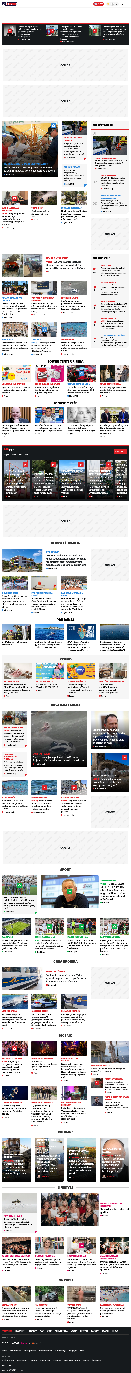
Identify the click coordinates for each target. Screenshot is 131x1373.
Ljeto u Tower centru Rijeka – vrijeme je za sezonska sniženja (16, 390)
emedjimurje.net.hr (8, 1360)
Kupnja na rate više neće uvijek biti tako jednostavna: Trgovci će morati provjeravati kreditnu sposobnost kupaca (71, 32)
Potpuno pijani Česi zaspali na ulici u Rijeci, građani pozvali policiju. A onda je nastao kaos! (74, 148)
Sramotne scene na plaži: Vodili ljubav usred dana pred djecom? (112, 1311)
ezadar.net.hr (57, 1360)
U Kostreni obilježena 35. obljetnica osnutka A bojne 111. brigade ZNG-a (74, 175)
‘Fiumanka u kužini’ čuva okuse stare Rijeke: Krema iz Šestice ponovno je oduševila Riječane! (81, 1263)
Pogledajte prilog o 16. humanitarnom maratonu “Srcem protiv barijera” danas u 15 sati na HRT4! (113, 645)
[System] (112, 4)
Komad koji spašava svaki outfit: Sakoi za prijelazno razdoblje (113, 390)
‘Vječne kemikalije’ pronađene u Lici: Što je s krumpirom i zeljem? (108, 782)
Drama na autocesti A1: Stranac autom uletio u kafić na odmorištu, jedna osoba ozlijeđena (65, 265)
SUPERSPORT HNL (108, 880)
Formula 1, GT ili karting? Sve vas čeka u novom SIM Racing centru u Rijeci (80, 390)
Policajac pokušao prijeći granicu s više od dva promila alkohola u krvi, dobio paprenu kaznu (73, 1018)
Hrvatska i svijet (25, 39)
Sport (65, 869)
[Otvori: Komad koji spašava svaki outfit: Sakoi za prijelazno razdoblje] (114, 373)
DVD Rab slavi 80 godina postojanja (14, 643)
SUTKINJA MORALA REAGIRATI (10, 209)
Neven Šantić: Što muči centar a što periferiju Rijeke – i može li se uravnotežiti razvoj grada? (81, 1165)
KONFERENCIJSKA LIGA (45, 937)
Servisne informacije (45, 1350)
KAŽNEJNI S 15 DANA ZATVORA (73, 139)
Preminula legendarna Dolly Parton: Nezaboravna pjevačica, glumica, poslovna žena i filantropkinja (30, 31)
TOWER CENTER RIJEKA (110, 384)
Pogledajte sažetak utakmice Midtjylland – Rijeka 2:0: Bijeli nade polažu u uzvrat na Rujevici (49, 944)
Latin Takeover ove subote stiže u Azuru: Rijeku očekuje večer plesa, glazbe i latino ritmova (16, 1263)
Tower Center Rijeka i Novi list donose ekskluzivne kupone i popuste (48, 390)
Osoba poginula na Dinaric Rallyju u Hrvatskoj (40, 214)
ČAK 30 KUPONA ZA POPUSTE (47, 384)
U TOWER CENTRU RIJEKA (78, 384)
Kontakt (82, 1350)
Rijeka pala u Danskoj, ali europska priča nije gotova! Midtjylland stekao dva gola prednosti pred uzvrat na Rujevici (114, 945)
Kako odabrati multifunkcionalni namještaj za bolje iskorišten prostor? (109, 688)
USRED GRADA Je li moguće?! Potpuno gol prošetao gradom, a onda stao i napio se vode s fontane (79, 1313)
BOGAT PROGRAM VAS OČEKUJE (16, 1256)
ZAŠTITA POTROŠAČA (108, 282)
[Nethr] (37, 1343)
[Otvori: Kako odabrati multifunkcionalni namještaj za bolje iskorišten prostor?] (113, 671)
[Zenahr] (25, 1343)
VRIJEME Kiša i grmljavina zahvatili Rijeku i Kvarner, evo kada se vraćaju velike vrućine (113, 182)
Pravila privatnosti (30, 1350)
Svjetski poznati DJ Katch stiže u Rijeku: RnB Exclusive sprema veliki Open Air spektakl (114, 1265)
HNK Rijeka (10, 911)
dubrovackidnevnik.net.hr (72, 1360)
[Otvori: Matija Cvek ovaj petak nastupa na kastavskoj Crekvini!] (110, 1052)
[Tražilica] (122, 4)
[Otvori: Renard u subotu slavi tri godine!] (70, 1209)
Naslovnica (7, 1331)
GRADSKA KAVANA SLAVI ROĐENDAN (111, 1204)
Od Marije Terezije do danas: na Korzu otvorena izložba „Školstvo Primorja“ (44, 346)
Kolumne (65, 1132)
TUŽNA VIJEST (106, 266)
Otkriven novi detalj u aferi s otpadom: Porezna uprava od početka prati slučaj (44, 307)
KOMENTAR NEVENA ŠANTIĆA (13, 1156)
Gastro (71, 1271)
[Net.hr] (6, 1343)
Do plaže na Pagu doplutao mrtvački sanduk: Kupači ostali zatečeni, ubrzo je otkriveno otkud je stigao (15, 1312)
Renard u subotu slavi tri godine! (114, 1211)
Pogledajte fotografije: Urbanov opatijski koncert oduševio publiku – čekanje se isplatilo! (12, 1067)
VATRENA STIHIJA (10, 1011)
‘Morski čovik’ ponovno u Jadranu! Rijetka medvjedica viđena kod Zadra (42, 804)
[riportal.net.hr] (6, 1366)
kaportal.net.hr (45, 1360)
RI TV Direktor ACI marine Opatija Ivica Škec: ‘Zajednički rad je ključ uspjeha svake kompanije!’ (100, 485)
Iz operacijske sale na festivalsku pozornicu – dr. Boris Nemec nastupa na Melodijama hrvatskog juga (117, 1086)
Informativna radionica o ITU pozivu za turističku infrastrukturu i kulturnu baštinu (15, 346)
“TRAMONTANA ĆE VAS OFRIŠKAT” (12, 299)
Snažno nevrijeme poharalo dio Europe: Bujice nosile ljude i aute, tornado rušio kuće (73, 305)
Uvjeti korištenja (60, 1350)
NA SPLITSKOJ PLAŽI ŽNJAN (112, 1304)
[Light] (108, 4)
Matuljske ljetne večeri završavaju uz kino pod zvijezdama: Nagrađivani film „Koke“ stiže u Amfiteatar (14, 308)
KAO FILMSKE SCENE (70, 797)
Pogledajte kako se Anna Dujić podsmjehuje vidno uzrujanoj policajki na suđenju (13, 219)
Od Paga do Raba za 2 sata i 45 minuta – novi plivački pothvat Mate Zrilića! (48, 644)
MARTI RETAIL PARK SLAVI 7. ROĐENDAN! (47, 686)
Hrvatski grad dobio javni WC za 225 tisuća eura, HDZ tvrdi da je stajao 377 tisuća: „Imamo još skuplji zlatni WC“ (115, 31)
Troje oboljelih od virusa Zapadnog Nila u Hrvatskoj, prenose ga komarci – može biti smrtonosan (18, 1223)
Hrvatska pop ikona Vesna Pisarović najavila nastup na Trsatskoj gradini (14, 1109)
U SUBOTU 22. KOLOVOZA (42, 1102)
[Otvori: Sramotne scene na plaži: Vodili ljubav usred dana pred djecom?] (114, 1294)
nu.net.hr (86, 1360)
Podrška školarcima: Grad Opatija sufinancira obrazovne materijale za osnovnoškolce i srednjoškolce (43, 604)
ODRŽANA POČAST (72, 166)
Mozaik (65, 1035)
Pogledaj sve (120, 452)
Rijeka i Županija (65, 543)
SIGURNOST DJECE (10, 592)
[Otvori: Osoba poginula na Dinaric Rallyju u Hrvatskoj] (44, 198)
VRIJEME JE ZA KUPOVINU (13, 384)
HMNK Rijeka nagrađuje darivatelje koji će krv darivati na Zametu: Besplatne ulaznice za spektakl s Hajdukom (73, 604)
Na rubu (65, 1280)
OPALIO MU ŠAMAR (55, 971)
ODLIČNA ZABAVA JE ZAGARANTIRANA (109, 1257)
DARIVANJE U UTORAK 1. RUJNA (72, 594)
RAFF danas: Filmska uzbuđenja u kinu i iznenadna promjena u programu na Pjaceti (78, 645)
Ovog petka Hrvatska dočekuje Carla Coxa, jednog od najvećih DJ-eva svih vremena (116, 1106)
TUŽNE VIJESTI (37, 207)
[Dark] (117, 4)
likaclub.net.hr (96, 1360)
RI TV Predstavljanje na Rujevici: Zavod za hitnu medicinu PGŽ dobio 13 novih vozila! (72, 485)
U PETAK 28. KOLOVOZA (12, 1102)
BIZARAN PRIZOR (9, 1304)
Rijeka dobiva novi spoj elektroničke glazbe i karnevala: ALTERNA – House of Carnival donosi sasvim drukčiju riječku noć (73, 1070)
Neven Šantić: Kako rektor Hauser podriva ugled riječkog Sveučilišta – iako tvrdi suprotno (113, 1163)
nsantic (46, 1176)
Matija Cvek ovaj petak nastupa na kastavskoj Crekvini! (108, 1070)
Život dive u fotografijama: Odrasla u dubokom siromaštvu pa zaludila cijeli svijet (81, 429)
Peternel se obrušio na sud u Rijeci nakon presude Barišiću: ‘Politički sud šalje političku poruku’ (109, 738)
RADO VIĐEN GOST (39, 797)
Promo (6, 396)
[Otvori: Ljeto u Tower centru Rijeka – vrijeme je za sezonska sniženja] (16, 373)
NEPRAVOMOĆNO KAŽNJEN (106, 730)
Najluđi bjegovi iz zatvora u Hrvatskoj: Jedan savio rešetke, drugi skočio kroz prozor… (73, 806)
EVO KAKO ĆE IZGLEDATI (71, 207)
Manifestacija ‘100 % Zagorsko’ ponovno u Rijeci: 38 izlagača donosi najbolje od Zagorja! (29, 169)
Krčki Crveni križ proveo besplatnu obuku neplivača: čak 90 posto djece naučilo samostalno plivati (14, 601)
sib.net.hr (34, 1360)
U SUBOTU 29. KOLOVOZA (42, 1058)
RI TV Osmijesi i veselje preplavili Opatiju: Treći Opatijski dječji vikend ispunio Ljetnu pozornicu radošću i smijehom (16, 482)
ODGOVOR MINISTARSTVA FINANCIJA (42, 299)
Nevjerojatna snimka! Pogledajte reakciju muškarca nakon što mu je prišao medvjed (48, 1312)
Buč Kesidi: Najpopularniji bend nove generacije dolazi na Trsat (44, 1065)
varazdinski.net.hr (22, 1360)
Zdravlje (9, 1230)
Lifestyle (65, 1187)
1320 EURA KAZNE (39, 1011)
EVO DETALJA (8, 339)
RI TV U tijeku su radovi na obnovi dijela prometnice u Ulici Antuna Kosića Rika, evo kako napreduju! (44, 485)
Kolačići (4, 1350)
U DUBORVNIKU (74, 1304)
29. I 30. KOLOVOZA (44, 681)
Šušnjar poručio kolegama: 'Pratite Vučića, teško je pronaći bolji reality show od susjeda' (16, 429)
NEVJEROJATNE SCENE (57, 258)
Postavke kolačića (15, 1350)
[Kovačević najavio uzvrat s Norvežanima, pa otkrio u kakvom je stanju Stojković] (49, 415)
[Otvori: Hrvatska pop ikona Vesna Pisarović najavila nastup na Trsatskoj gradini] (15, 1093)
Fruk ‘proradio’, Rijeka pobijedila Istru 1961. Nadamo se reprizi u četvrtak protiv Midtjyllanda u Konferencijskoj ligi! (19, 902)
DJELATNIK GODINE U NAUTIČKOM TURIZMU (100, 472)
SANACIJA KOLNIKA (43, 473)
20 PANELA (36, 339)
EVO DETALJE (7, 937)
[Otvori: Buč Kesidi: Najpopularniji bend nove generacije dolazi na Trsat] (44, 1048)
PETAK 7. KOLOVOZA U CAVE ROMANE (117, 1098)
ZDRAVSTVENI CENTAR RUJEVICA (72, 472)
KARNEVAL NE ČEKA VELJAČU (70, 1059)
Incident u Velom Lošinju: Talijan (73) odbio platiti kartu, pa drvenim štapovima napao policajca (66, 978)
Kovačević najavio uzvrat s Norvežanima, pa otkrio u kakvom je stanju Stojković (48, 428)
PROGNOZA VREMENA (108, 175)
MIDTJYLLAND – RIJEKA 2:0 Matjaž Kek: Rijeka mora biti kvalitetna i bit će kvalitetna (81, 944)
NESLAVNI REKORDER (70, 1011)
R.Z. (7, 1177)
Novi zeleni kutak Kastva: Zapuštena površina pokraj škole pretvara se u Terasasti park (74, 215)
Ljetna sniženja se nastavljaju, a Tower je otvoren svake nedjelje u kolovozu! (79, 688)
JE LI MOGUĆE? (41, 1304)
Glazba (6, 1076)
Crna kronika (70, 157)
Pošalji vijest (73, 1350)
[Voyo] (15, 1343)
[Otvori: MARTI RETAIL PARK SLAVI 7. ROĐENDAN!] (50, 671)
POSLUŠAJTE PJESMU (114, 1078)
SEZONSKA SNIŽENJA (76, 681)
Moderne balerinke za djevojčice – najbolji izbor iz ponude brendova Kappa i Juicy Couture (18, 688)
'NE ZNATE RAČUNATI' (108, 302)
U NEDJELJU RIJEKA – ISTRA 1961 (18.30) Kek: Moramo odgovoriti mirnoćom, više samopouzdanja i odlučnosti (113, 891)
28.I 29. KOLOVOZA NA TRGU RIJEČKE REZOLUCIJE (26, 164)
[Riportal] (9, 4)
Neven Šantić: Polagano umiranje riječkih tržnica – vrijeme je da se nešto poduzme (16, 1167)
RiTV (9, 496)
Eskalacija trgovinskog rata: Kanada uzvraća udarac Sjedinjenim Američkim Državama (114, 429)
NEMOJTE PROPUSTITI (100, 1065)
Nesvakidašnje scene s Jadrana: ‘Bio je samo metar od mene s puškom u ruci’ (74, 346)
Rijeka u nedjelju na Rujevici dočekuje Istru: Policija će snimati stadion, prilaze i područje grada (16, 944)
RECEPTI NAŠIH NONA (76, 1256)
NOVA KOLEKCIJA (11, 681)
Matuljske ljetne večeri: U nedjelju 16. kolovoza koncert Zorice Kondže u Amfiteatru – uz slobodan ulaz (73, 1113)
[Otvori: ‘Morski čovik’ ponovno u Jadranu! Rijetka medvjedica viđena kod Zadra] (44, 787)
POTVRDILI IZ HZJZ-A (13, 1215)
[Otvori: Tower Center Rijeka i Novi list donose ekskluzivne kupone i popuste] (49, 373)
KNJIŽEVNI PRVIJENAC (45, 1256)
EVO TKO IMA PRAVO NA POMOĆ (42, 594)
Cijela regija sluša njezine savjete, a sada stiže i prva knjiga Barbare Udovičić (48, 1262)
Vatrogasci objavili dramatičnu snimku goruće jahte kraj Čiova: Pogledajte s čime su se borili (14, 1019)
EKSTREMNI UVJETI (69, 297)
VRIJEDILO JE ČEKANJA (12, 1058)
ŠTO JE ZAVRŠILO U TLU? (104, 775)
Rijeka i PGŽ (70, 184)
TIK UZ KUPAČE (67, 339)
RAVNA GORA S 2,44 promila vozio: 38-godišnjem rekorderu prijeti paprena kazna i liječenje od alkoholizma (43, 1019)
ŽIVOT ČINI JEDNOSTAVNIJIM (112, 681)
